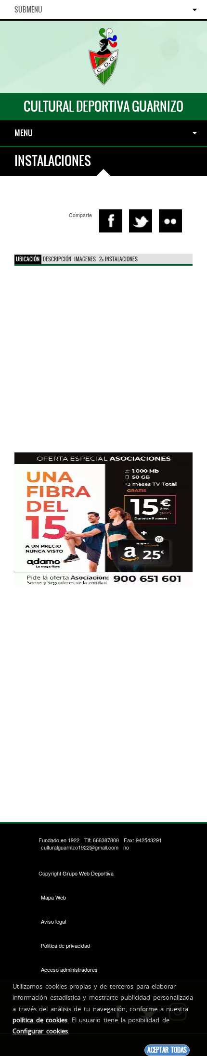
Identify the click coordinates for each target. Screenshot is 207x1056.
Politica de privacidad (65, 945)
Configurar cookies (40, 1031)
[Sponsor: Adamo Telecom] (103, 518)
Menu (23, 133)
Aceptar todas (167, 1050)
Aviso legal (53, 921)
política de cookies (40, 1020)
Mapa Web (53, 897)
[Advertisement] (103, 697)
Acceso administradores (69, 969)
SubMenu (28, 9)
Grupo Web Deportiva (88, 873)
